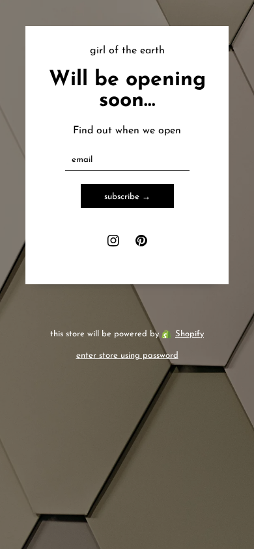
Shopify (189, 334)
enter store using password (127, 355)
